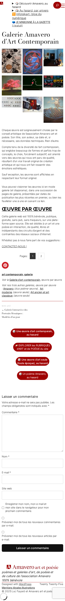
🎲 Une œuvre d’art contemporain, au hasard (32, 333)
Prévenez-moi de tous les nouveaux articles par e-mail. (29, 537)
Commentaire (10, 412)
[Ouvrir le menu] (63, 6)
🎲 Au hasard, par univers (31, 10)
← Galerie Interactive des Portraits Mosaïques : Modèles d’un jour (15, 313)
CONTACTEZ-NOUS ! (14, 246)
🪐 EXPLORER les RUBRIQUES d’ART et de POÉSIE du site (32, 347)
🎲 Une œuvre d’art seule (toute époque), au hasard (32, 361)
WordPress (25, 584)
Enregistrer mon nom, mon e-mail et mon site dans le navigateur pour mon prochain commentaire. (27, 507)
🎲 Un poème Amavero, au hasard (32, 375)
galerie (28, 274)
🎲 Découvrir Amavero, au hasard (30, 5)
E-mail (6, 472)
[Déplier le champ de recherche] (57, 5)
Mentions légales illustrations (18, 587)
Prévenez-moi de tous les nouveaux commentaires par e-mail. (31, 523)
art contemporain (12, 274)
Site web (7, 488)
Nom (5, 456)
